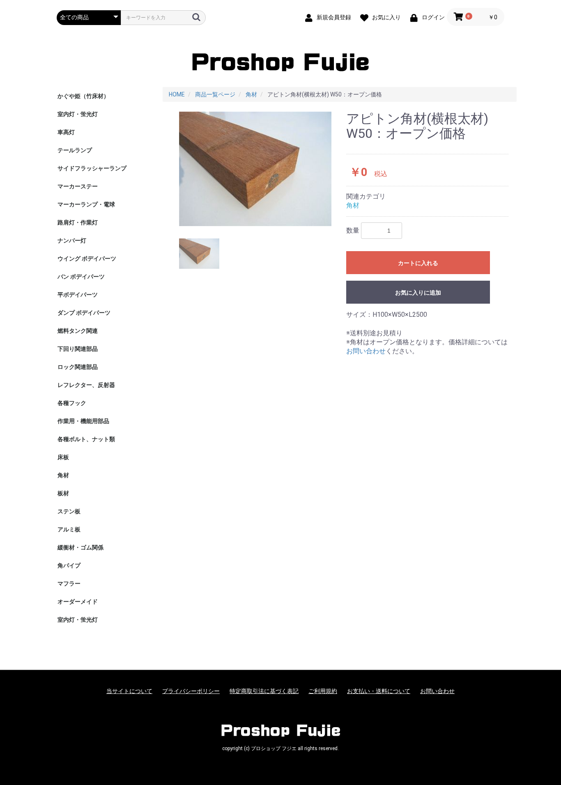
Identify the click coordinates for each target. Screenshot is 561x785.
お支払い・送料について (378, 691)
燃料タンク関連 (77, 330)
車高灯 (66, 132)
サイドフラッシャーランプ (91, 168)
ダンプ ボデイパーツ (83, 312)
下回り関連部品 (77, 349)
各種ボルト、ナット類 (86, 439)
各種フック (71, 403)
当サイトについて (129, 691)
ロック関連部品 (77, 367)
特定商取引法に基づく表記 (264, 691)
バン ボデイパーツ (81, 276)
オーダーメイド (77, 601)
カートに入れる (418, 263)
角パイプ (68, 565)
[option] (255, 169)
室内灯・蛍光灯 (77, 114)
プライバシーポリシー (191, 691)
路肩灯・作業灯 (77, 222)
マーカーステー (77, 186)
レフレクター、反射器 (86, 385)
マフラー (68, 583)
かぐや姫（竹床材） (83, 96)
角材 (63, 475)
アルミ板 (68, 529)
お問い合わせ (366, 351)
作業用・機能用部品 (83, 421)
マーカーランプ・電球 (86, 204)
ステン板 (68, 511)
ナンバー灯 (71, 240)
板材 (63, 493)
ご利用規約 (322, 691)
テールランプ (74, 150)
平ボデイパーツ (77, 294)
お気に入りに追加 (418, 292)
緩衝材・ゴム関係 (80, 547)
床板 (63, 457)
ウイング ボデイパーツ (86, 258)
